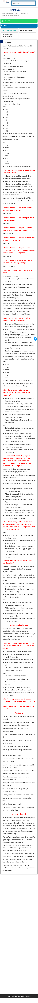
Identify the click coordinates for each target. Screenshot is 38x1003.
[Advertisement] (19, 894)
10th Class (17, 13)
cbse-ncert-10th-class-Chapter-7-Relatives (11, 15)
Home (4, 13)
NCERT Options (10, 13)
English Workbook (24, 13)
